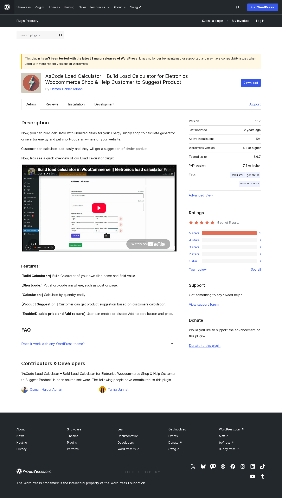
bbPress (226, 442)
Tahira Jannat (118, 389)
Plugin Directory (27, 20)
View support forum (204, 304)
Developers (126, 442)
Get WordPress (262, 7)
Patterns (73, 449)
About (21, 429)
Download (250, 82)
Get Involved (177, 429)
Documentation (128, 436)
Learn (121, 429)
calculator (237, 175)
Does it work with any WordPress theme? (53, 344)
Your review (198, 269)
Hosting (22, 442)
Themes (72, 436)
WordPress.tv (129, 449)
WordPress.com (231, 429)
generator (253, 175)
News (20, 436)
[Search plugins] (60, 35)
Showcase (74, 429)
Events (173, 436)
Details (31, 104)
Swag (174, 449)
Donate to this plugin (204, 346)
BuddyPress (229, 449)
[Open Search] (237, 7)
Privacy (22, 449)
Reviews (52, 104)
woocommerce (249, 183)
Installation (76, 104)
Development (104, 104)
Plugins (72, 442)
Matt (224, 436)
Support (255, 104)
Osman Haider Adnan (66, 89)
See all (256, 269)
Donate (175, 442)
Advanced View (201, 195)
